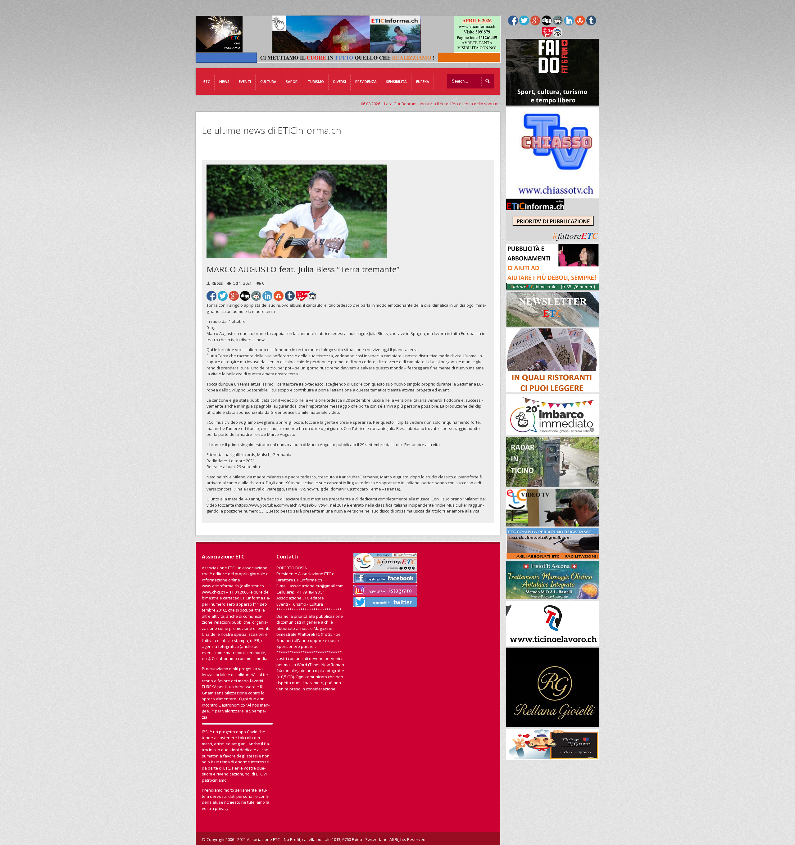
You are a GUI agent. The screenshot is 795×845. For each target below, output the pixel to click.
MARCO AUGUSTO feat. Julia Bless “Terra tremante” (303, 269)
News (224, 81)
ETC (206, 81)
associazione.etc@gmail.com (316, 586)
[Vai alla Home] (351, 59)
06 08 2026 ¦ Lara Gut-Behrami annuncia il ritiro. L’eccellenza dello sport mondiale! (336, 103)
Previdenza (366, 81)
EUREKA (422, 81)
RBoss (217, 283)
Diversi (339, 81)
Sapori (292, 81)
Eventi (245, 81)
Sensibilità (396, 81)
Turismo (316, 81)
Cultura (268, 81)
